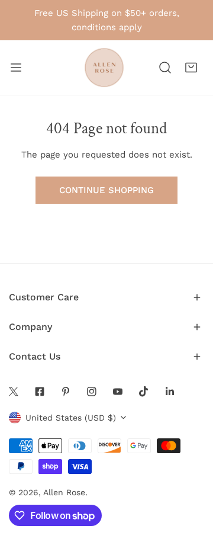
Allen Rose (64, 492)
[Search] (165, 67)
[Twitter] (14, 391)
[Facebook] (40, 391)
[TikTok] (144, 391)
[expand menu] (16, 67)
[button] (191, 67)
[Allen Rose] (104, 67)
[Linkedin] (170, 391)
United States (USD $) (70, 417)
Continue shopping (106, 190)
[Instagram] (92, 391)
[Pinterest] (66, 391)
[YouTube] (118, 391)
